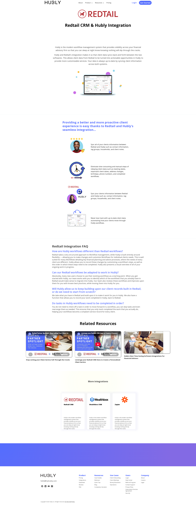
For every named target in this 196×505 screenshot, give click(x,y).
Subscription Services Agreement (131, 490)
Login (134, 2)
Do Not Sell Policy (70, 502)
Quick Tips (97, 482)
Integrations (82, 480)
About (80, 3)
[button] (89, 2)
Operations (113, 485)
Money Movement (115, 482)
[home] (52, 2)
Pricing (108, 3)
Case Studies (98, 478)
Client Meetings (114, 480)
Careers (143, 480)
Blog (95, 485)
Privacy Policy (129, 487)
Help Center (128, 480)
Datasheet (82, 482)
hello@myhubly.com (49, 481)
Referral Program (130, 482)
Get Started (145, 2)
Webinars (97, 480)
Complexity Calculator (100, 487)
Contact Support (130, 485)
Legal (142, 482)
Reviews (81, 485)
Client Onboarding (115, 478)
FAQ (80, 487)
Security (127, 493)
